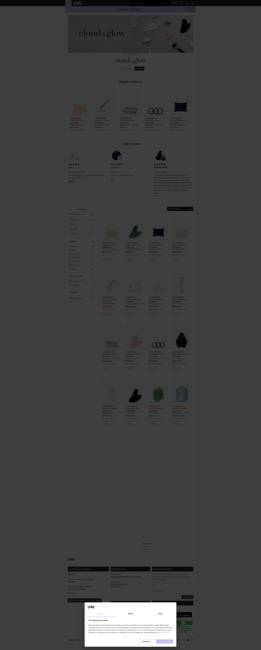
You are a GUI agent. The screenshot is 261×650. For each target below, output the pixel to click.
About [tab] (160, 614)
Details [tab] (130, 614)
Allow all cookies (165, 641)
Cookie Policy (164, 632)
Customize (146, 641)
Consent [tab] (100, 614)
